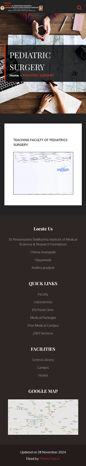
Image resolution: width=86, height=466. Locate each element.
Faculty (43, 294)
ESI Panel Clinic (43, 310)
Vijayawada (43, 260)
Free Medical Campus (43, 325)
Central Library (43, 360)
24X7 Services (43, 333)
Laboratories (43, 302)
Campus (43, 368)
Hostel (43, 375)
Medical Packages (43, 318)
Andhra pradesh (43, 268)
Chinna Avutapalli (43, 252)
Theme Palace (49, 459)
